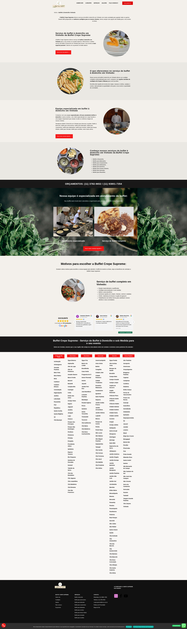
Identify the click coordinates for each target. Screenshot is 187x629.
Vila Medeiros (86, 429)
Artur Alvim (99, 363)
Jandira (70, 410)
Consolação (57, 389)
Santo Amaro (113, 530)
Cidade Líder (100, 372)
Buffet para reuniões (79, 617)
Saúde (111, 533)
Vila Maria (85, 426)
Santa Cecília (58, 411)
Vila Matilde (99, 462)
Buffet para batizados (80, 602)
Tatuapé (98, 447)
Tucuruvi (84, 420)
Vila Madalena (72, 484)
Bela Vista (57, 372)
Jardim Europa (114, 460)
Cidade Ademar (114, 406)
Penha (97, 427)
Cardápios (57, 599)
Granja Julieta (113, 425)
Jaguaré (70, 407)
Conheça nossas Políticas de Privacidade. (143, 626)
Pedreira (112, 514)
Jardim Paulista (114, 473)
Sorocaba (126, 489)
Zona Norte (86, 355)
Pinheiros (71, 435)
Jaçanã (84, 383)
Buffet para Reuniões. (99, 172)
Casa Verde (85, 371)
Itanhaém (126, 415)
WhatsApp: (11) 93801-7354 (100, 597)
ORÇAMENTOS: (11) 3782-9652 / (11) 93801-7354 (93, 184)
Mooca (98, 419)
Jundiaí (125, 427)
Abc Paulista (127, 360)
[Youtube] (126, 596)
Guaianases (99, 390)
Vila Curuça (99, 453)
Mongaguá (126, 439)
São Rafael (112, 526)
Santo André (127, 460)
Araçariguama (127, 369)
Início (55, 12)
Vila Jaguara (72, 478)
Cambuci (56, 381)
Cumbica (126, 383)
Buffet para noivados (79, 615)
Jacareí (125, 424)
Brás (55, 378)
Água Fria (85, 360)
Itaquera (98, 399)
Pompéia (70, 441)
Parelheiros (113, 511)
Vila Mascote (113, 557)
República (57, 408)
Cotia (69, 392)
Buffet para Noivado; (99, 170)
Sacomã (111, 520)
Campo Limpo (113, 382)
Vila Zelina (99, 468)
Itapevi (70, 403)
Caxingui (70, 389)
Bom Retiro (57, 375)
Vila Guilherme (86, 423)
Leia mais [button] (98, 328)
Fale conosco (58, 604)
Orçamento (58, 607)
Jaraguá (70, 413)
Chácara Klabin (114, 403)
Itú (124, 421)
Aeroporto (126, 363)
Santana (84, 409)
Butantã (70, 383)
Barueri (70, 380)
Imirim (84, 380)
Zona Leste (100, 355)
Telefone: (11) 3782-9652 (99, 599)
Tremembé (85, 417)
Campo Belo (113, 376)
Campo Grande (114, 379)
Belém (97, 366)
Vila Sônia (112, 573)
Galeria (104, 3)
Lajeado (98, 416)
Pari (55, 405)
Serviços (96, 3)
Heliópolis (112, 428)
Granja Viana (72, 400)
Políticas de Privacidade (99, 604)
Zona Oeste (73, 355)
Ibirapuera (112, 434)
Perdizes (70, 432)
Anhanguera (58, 364)
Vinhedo (125, 506)
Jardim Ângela (113, 457)
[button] (133, 322)
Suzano (125, 492)
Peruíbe (125, 445)
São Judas (112, 523)
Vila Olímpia (113, 565)
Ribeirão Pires (127, 457)
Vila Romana (72, 487)
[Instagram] (116, 596)
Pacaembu (57, 402)
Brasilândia (85, 368)
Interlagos (112, 437)
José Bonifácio (86, 391)
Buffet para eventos (79, 610)
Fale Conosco (113, 3)
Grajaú (111, 422)
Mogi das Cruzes (128, 436)
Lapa (69, 416)
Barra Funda (72, 377)
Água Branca (72, 360)
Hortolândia (127, 409)
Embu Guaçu (127, 389)
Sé (55, 417)
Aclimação (57, 361)
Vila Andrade (113, 536)
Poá (124, 451)
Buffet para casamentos (80, 604)
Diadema (126, 386)
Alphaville (71, 363)
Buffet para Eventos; (99, 166)
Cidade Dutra (113, 412)
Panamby (112, 502)
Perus (83, 405)
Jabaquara (112, 451)
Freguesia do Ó (86, 374)
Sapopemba (99, 444)
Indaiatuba (126, 412)
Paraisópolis (113, 508)
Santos (125, 463)
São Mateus (99, 436)
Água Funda (113, 360)
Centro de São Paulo (58, 356)
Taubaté (125, 495)
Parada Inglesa (86, 402)
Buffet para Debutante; (99, 164)
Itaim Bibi (112, 443)
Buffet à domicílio (79, 597)
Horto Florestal (86, 377)
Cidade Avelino (114, 409)
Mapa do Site (97, 607)
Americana (126, 366)
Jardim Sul (112, 481)
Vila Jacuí (99, 459)
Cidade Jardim (113, 416)
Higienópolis (58, 393)
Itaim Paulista (100, 396)
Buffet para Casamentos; (100, 163)
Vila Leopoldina (73, 481)
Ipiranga (112, 440)
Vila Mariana (113, 554)
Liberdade (57, 399)
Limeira (125, 430)
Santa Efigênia (58, 414)
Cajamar (125, 377)
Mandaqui (85, 399)
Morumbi (112, 499)
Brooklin (112, 373)
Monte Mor (126, 442)
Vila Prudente (100, 465)
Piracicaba (126, 448)
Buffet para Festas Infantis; (101, 168)
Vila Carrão (99, 450)
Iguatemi (98, 393)
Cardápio (88, 3)
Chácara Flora (113, 395)
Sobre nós (79, 3)
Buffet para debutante (80, 607)
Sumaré (70, 465)
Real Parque (113, 517)
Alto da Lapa (72, 366)
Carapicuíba (71, 386)
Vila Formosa (100, 456)
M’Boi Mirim (113, 490)
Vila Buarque (58, 420)
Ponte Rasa (99, 430)
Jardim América (114, 454)
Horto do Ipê (113, 431)
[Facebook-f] (121, 596)
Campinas (126, 380)
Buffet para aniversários (80, 599)
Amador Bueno (72, 374)
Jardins (56, 396)
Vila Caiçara (127, 503)
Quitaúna (70, 449)
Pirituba (70, 438)
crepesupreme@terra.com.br (101, 602)
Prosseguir (128, 626)
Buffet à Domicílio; (98, 159)
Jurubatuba (113, 484)
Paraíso (111, 505)
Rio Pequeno (72, 457)
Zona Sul (114, 355)
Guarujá (125, 402)
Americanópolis (100, 360)
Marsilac (112, 487)
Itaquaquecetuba (128, 418)
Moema (111, 496)
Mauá (125, 433)
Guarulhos (126, 405)
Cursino (111, 419)
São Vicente (127, 481)
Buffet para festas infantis (81, 612)
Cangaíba (98, 369)
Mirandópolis (113, 493)
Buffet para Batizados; (99, 161)
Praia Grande (127, 454)
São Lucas (99, 433)
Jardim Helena (100, 412)
